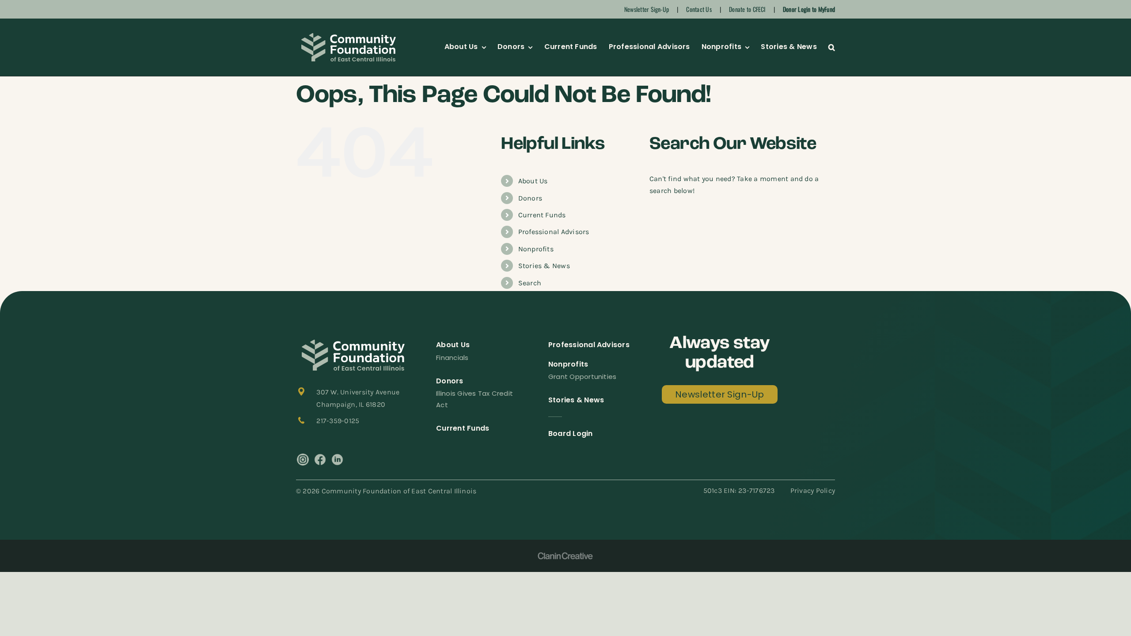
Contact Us (698, 9)
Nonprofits (536, 249)
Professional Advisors (553, 231)
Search (529, 283)
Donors (530, 198)
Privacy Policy (812, 490)
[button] (831, 47)
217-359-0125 (337, 420)
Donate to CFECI (747, 9)
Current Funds (542, 215)
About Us (533, 181)
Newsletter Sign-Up (646, 9)
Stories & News (544, 265)
